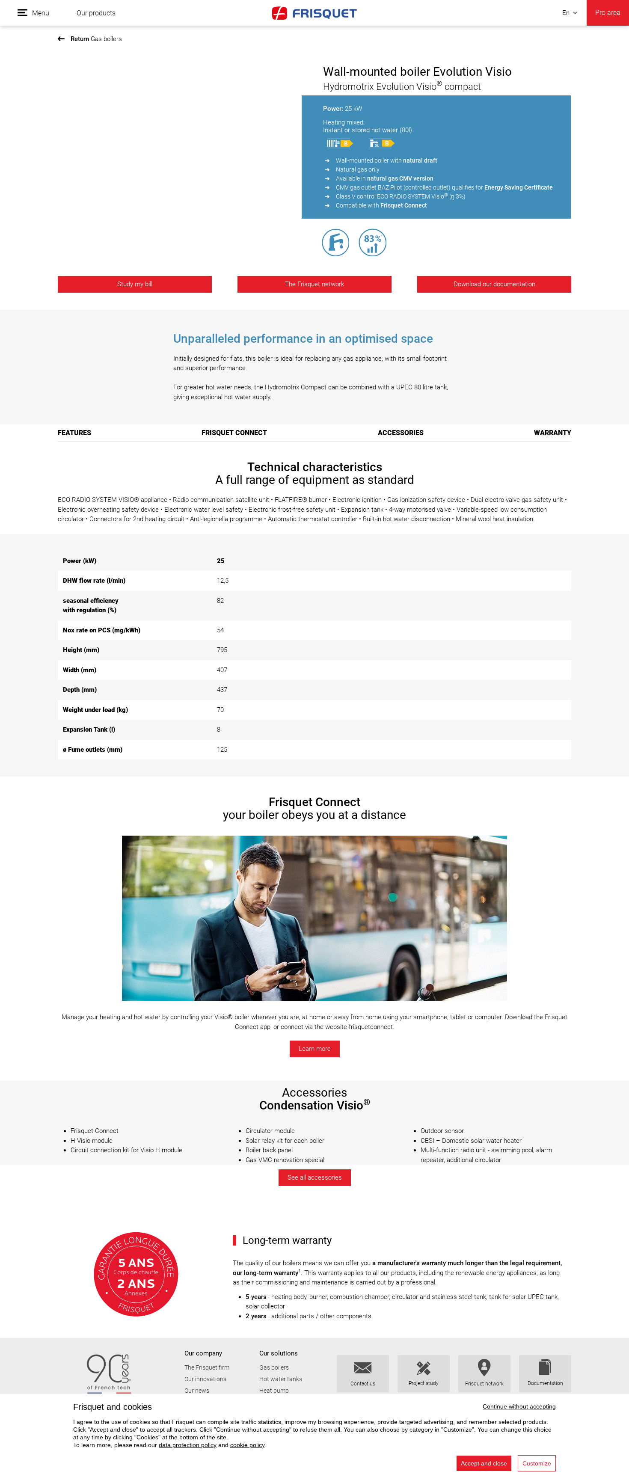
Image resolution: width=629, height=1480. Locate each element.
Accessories (401, 433)
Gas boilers (96, 39)
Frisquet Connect (234, 433)
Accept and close (484, 1463)
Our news (196, 1390)
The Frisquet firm (206, 1367)
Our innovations (205, 1379)
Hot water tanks (280, 1379)
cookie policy (247, 1444)
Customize (536, 1463)
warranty (552, 433)
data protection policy (188, 1444)
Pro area (607, 13)
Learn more (315, 1049)
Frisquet (314, 13)
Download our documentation (494, 284)
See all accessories (315, 1177)
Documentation (545, 1383)
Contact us (362, 1384)
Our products (96, 13)
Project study (424, 1383)
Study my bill (134, 284)
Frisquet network (484, 1384)
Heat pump (274, 1390)
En (566, 13)
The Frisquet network (314, 284)
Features (74, 433)
